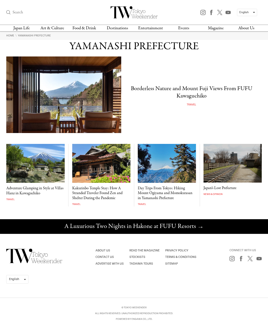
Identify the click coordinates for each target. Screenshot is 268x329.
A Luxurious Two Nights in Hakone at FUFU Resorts (134, 226)
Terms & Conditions (180, 257)
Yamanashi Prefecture (34, 35)
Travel (191, 104)
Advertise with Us (109, 263)
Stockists (137, 257)
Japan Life (21, 28)
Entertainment (150, 28)
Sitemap (171, 263)
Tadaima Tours (141, 263)
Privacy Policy (176, 250)
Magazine (216, 28)
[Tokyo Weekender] (34, 262)
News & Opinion (213, 194)
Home (10, 35)
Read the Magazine (144, 250)
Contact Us (104, 257)
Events (183, 28)
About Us (246, 28)
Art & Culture (52, 28)
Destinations (117, 28)
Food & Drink (84, 28)
